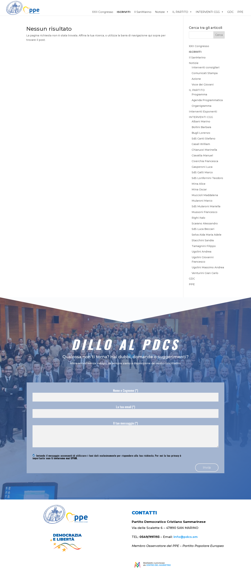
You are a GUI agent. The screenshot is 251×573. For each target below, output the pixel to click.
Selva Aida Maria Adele (206, 234)
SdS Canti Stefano (203, 138)
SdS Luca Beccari (203, 229)
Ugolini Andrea (201, 251)
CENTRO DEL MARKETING (158, 565)
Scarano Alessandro (205, 223)
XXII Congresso (102, 12)
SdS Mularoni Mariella (206, 206)
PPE (240, 12)
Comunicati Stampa (205, 73)
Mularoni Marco (202, 200)
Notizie (160, 12)
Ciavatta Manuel (202, 155)
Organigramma (201, 106)
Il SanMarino (142, 12)
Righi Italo (198, 217)
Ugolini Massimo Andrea (208, 267)
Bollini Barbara (201, 127)
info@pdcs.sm (185, 537)
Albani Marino (201, 121)
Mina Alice (198, 183)
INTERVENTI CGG (201, 117)
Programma (199, 94)
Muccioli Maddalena (205, 195)
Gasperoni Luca (202, 167)
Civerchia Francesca (205, 161)
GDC (230, 12)
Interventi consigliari (205, 67)
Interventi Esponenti (203, 111)
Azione (196, 78)
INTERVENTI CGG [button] (208, 12)
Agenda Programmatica (207, 100)
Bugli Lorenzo (201, 133)
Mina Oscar (199, 189)
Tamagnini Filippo (204, 246)
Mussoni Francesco (204, 212)
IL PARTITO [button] (180, 12)
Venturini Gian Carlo (205, 273)
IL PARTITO (197, 90)
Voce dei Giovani (203, 84)
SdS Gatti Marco (202, 172)
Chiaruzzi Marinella (204, 149)
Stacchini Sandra (203, 240)
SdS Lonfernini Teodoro (207, 178)
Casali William (201, 144)
